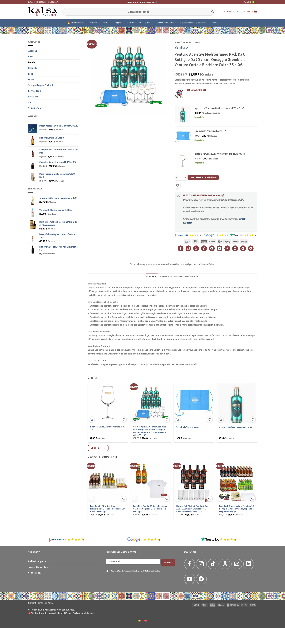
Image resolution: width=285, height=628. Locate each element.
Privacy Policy (34, 602)
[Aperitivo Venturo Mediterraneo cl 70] (183, 114)
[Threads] (196, 248)
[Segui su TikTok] (213, 564)
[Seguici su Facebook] (189, 564)
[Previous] (93, 483)
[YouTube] (212, 248)
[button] (232, 11)
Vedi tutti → (98, 447)
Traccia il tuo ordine (38, 566)
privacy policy (154, 571)
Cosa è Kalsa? (34, 572)
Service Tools (187, 23)
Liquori (118, 23)
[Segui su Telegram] (201, 579)
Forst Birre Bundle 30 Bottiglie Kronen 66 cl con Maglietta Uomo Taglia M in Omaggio (150, 509)
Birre (149, 23)
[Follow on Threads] (225, 564)
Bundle (31, 62)
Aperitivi (130, 23)
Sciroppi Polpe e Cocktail (167, 23)
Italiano (247, 2)
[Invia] (212, 11)
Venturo (181, 47)
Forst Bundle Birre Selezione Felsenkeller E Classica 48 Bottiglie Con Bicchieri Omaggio (107, 509)
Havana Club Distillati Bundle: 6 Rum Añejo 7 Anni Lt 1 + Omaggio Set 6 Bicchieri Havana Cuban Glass (192, 509)
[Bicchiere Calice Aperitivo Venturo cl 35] (183, 160)
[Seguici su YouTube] (189, 579)
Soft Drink (202, 23)
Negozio (187, 42)
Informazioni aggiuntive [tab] (171, 276)
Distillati (106, 23)
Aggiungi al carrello (203, 177)
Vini (140, 23)
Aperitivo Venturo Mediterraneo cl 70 (235, 427)
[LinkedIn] (220, 248)
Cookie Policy (47, 602)
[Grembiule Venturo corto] (183, 137)
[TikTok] (204, 248)
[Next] (251, 483)
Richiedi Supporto (37, 561)
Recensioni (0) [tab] (191, 276)
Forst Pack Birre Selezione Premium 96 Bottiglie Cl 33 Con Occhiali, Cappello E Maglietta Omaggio (236, 509)
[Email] (235, 248)
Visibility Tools (35, 107)
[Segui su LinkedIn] (248, 564)
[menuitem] (139, 620)
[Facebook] (180, 248)
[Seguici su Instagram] (201, 564)
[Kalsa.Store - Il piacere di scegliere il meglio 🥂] (43, 11)
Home (177, 42)
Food (214, 23)
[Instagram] (188, 248)
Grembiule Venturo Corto (187, 427)
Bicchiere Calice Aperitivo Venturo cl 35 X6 (107, 428)
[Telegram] (251, 248)
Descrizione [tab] (151, 276)
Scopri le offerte (77, 23)
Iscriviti (168, 562)
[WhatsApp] (243, 248)
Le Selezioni (92, 23)
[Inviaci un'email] (236, 564)
